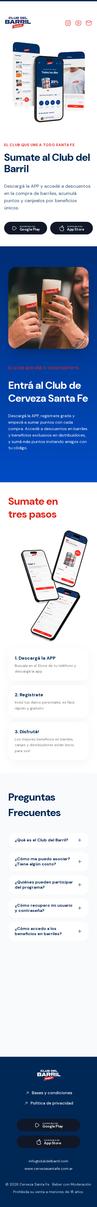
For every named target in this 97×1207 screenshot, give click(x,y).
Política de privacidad (52, 1103)
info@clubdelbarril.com (48, 1161)
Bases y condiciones (52, 1092)
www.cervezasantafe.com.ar (49, 1168)
